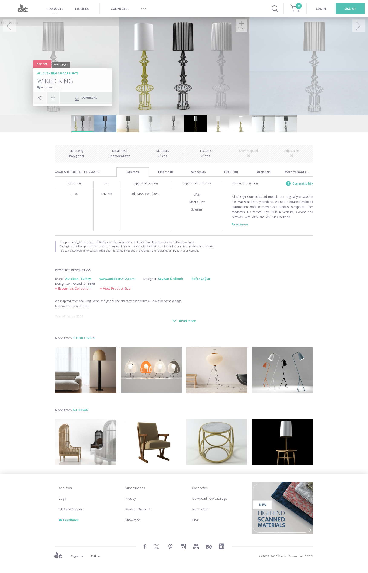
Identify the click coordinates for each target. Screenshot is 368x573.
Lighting (50, 73)
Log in (321, 9)
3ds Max (132, 172)
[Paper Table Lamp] (151, 370)
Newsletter (200, 509)
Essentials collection (74, 288)
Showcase (132, 520)
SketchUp (198, 172)
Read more (240, 224)
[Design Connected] (23, 8)
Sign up (350, 9)
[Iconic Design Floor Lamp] (216, 370)
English (75, 556)
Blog (195, 520)
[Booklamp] (282, 442)
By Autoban (45, 87)
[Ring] (216, 442)
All (39, 73)
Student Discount (138, 509)
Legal (63, 498)
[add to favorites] (53, 98)
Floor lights (68, 73)
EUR (94, 556)
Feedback (71, 520)
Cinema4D (165, 172)
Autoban (80, 410)
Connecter (199, 488)
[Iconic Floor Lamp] (282, 370)
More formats (296, 172)
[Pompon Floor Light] (85, 370)
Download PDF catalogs (209, 498)
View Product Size (117, 288)
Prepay (130, 498)
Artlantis (264, 172)
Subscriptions (135, 488)
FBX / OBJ (231, 172)
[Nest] (85, 442)
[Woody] (151, 442)
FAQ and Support (71, 509)
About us (65, 488)
